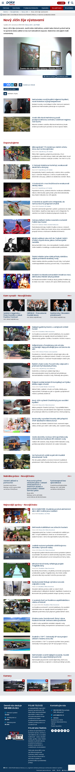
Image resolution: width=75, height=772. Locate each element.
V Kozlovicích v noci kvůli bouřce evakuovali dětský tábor (50, 184)
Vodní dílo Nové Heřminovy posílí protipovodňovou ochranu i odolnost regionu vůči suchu (51, 119)
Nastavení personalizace (44, 770)
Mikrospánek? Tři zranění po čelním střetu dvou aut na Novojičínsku (49, 148)
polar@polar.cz (58, 715)
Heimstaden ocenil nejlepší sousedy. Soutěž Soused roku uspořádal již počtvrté (50, 656)
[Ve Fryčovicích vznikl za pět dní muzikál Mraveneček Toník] (17, 461)
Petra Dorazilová (50, 331)
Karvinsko (16, 8)
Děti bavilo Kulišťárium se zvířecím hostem (50, 527)
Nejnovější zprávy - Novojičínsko (20, 504)
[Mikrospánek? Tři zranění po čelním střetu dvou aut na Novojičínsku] (17, 153)
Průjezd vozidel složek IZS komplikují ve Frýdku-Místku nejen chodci (51, 383)
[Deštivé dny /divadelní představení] (60, 305)
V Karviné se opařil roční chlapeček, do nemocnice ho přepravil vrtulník (48, 203)
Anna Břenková (51, 368)
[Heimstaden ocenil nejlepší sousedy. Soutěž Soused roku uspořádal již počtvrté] (17, 661)
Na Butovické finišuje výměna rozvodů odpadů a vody (48, 583)
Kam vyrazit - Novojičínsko (17, 295)
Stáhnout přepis (50, 76)
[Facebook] (52, 730)
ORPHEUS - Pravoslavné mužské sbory (36, 314)
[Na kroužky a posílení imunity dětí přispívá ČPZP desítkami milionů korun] (17, 425)
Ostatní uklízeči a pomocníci (11, 482)
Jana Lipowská (53, 352)
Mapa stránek (67, 770)
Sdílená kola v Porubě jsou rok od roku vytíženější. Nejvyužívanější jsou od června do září (51, 347)
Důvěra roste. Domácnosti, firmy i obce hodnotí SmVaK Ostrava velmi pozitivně (49, 619)
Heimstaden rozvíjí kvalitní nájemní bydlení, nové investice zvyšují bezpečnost (50, 100)
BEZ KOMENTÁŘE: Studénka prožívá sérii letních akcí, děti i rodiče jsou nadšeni (51, 510)
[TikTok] (61, 730)
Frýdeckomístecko (31, 8)
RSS (59, 770)
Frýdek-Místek (43, 387)
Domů (6, 12)
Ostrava (6, 8)
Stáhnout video (63, 76)
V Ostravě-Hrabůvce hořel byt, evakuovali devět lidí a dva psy (49, 166)
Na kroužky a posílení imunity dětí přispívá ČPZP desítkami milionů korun (50, 419)
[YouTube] (68, 730)
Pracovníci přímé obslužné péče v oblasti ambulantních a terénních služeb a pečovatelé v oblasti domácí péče (37, 486)
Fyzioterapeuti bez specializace (58, 482)
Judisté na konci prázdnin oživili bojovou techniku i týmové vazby (49, 546)
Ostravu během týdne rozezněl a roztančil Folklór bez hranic (49, 221)
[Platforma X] (58, 730)
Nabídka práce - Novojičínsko (19, 476)
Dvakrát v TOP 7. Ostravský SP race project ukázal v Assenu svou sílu (49, 638)
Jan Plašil (36, 25)
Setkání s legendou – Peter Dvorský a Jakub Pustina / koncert (13, 315)
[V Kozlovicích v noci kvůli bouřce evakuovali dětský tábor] (17, 190)
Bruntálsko (69, 8)
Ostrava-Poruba (43, 352)
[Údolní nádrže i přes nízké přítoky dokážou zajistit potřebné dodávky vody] (17, 263)
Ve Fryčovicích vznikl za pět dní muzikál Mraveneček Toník (48, 456)
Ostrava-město (43, 224)
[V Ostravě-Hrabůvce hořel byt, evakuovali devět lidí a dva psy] (17, 171)
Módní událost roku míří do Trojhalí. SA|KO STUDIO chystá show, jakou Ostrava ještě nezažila (49, 240)
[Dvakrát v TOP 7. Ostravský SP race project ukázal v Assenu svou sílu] (17, 643)
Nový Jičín (25, 12)
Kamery (8, 675)
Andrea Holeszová (53, 224)
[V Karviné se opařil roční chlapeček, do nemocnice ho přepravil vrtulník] (17, 208)
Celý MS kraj (42, 151)
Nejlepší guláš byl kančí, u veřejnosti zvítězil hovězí (50, 328)
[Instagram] (55, 730)
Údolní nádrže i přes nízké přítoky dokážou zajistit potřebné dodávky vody (50, 257)
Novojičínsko (57, 8)
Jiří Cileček (49, 151)
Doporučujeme (11, 142)
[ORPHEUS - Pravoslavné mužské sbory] (37, 305)
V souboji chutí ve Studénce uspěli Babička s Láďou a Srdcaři (50, 601)
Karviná (41, 206)
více (69, 296)
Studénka (42, 331)
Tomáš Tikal (51, 387)
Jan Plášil (47, 513)
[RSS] (65, 730)
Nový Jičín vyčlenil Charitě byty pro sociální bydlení (50, 401)
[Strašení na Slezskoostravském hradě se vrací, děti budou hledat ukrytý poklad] (17, 281)
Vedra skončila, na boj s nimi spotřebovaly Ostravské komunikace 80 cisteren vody (50, 438)
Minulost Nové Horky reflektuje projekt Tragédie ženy (48, 565)
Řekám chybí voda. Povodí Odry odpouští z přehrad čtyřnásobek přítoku (50, 365)
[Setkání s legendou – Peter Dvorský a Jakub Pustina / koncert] (14, 305)
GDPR (53, 770)
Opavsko (45, 8)
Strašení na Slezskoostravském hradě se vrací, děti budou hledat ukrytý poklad (51, 276)
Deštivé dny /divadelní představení (59, 314)
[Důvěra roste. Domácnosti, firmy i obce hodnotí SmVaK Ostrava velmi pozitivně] (17, 625)
